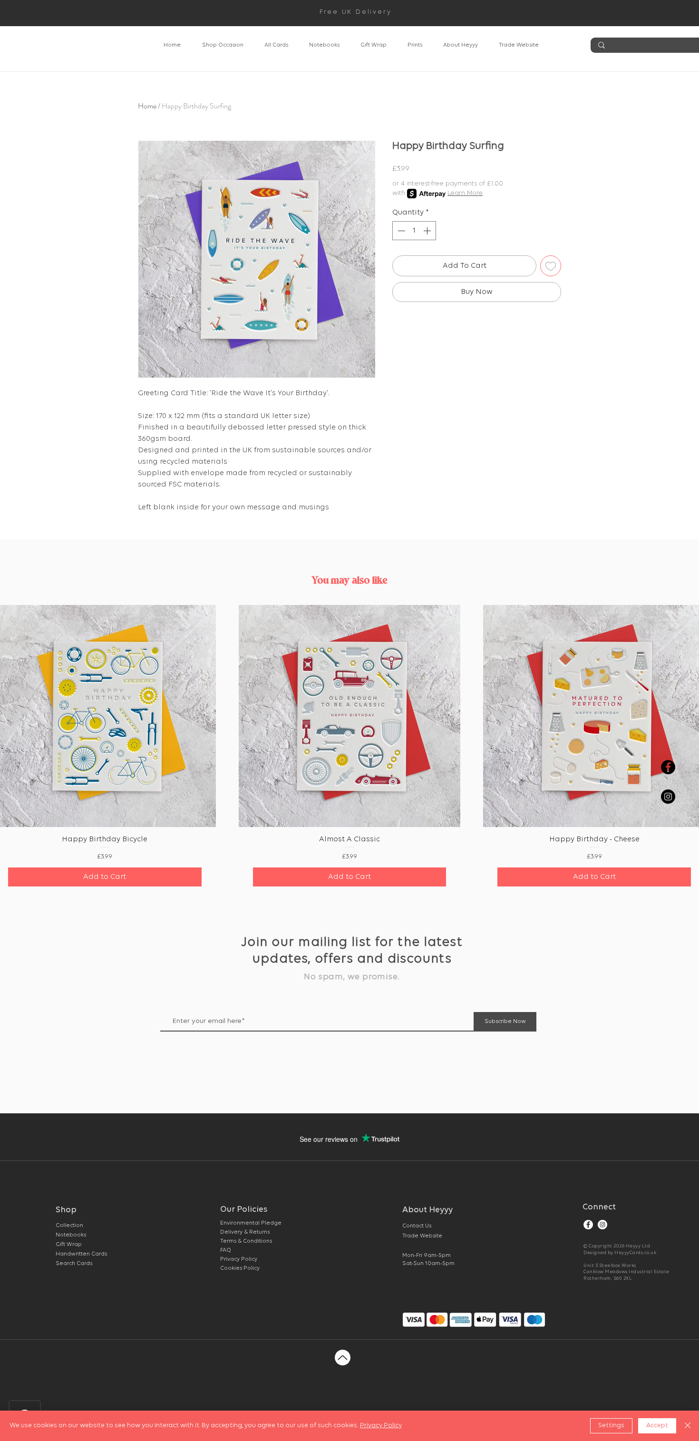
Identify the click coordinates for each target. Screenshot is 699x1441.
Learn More (465, 193)
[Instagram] (602, 1224)
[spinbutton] (414, 231)
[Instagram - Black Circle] (668, 796)
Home (147, 105)
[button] (222, 45)
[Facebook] (588, 1224)
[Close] (687, 1425)
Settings (611, 1425)
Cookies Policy (240, 1268)
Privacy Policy (381, 1425)
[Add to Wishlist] (550, 265)
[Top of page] (342, 1357)
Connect (599, 1207)
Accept (657, 1425)
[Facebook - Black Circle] (668, 767)
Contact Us (416, 1226)
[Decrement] (400, 231)
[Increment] (428, 231)
